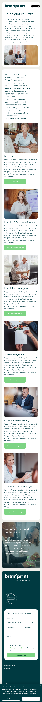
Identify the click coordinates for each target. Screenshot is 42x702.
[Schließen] (39, 686)
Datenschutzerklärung (29, 693)
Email (9, 636)
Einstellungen (11, 699)
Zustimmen (31, 699)
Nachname (26, 627)
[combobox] (21, 623)
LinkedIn (7, 668)
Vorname (10, 627)
